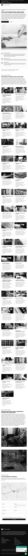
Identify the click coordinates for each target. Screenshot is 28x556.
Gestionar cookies (9, 2)
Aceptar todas (3, 2)
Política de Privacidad (10, 517)
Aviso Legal (15, 539)
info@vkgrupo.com (3, 542)
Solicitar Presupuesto (4, 21)
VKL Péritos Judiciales (6, 4)
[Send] (25, 550)
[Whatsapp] (26, 554)
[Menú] (26, 4)
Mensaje (3, 513)
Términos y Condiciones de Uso (18, 517)
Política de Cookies (16, 540)
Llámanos (11, 21)
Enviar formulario (14, 519)
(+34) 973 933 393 (3, 541)
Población (15, 510)
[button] (14, 491)
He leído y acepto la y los (13, 517)
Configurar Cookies (17, 544)
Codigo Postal (4, 510)
